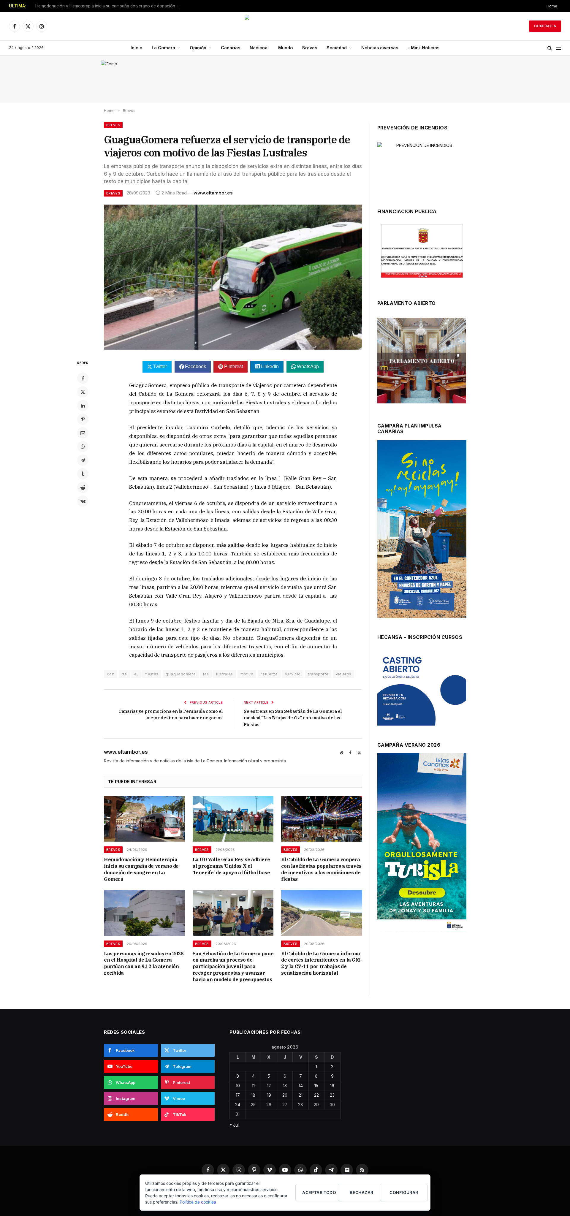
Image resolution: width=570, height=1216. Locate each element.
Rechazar (361, 1192)
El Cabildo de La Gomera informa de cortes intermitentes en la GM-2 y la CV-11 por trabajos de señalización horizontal (321, 963)
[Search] (549, 48)
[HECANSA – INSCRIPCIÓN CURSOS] (421, 688)
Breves (309, 47)
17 (238, 1095)
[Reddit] (82, 487)
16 (332, 1085)
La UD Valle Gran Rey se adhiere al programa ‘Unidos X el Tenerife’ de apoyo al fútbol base (231, 865)
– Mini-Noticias (423, 47)
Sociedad (337, 47)
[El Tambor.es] (285, 26)
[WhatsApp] (82, 446)
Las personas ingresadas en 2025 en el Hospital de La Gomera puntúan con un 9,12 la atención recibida (144, 963)
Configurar (404, 1192)
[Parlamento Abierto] (421, 362)
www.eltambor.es (213, 193)
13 (285, 1085)
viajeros (343, 674)
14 (301, 1085)
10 (238, 1085)
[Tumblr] (82, 473)
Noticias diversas (379, 47)
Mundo (285, 47)
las (206, 674)
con (110, 674)
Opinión (198, 47)
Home (552, 6)
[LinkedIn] (82, 405)
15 (316, 1085)
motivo (246, 674)
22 (316, 1095)
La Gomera (163, 47)
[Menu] (558, 48)
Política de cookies (198, 1201)
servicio (292, 674)
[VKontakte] (82, 501)
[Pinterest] (82, 419)
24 (237, 1104)
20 (284, 1095)
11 (253, 1085)
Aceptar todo (319, 1192)
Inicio (136, 47)
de (124, 674)
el (136, 674)
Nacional (259, 47)
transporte (318, 674)
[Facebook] (82, 378)
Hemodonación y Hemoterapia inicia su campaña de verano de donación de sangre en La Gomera (109, 6)
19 (269, 1095)
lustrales (224, 674)
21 (301, 1095)
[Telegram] (82, 460)
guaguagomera (181, 674)
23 (332, 1095)
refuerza (269, 674)
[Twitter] (82, 392)
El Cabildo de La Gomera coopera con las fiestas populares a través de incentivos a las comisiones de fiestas (321, 869)
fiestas (152, 674)
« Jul (234, 1125)
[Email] (82, 432)
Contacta (545, 26)
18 (253, 1095)
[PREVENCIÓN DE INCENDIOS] (421, 167)
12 (269, 1085)
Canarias (230, 47)
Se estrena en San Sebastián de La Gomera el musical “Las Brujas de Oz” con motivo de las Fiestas (293, 717)
